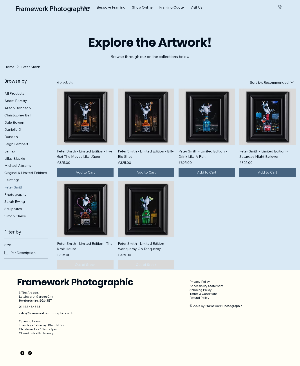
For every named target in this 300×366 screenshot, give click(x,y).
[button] (280, 7)
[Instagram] (29, 353)
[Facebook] (22, 353)
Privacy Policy (200, 282)
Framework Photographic (75, 282)
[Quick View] (85, 117)
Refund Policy (199, 298)
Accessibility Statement (206, 286)
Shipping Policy (201, 290)
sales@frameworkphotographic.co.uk (46, 313)
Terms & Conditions (203, 294)
